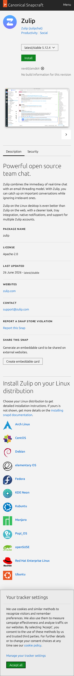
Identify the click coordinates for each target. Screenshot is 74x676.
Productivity (29, 32)
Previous (56, 134)
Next (66, 134)
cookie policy (32, 645)
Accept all (15, 665)
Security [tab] (33, 151)
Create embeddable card (22, 361)
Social (44, 32)
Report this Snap (14, 328)
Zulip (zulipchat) (32, 28)
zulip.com (9, 291)
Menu (67, 4)
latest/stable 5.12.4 (38, 47)
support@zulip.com (16, 309)
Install (28, 58)
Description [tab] (13, 151)
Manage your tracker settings (26, 655)
